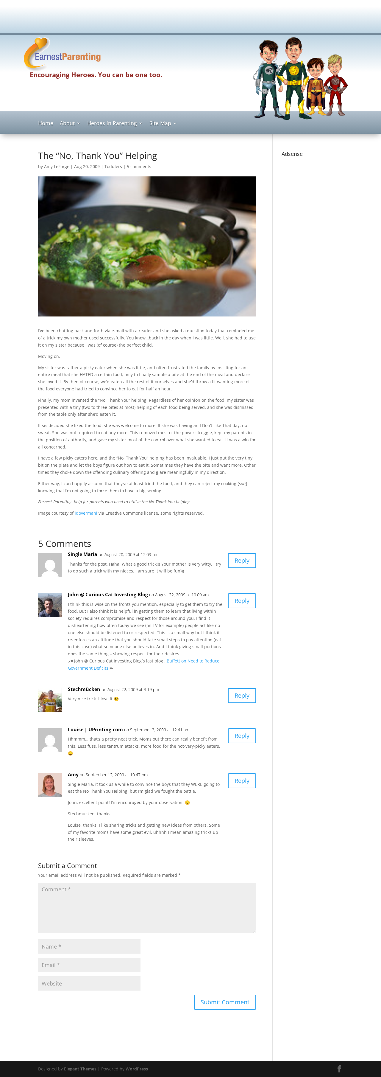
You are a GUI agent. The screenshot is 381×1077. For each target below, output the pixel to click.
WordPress (137, 1069)
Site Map (160, 124)
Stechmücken (84, 689)
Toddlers (113, 166)
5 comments (139, 166)
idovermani (86, 513)
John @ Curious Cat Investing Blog (108, 594)
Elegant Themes (80, 1069)
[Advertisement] (190, 18)
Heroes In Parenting (112, 124)
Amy (73, 774)
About (67, 124)
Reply (242, 560)
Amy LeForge (56, 166)
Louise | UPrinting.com (95, 729)
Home (45, 124)
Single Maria (82, 554)
